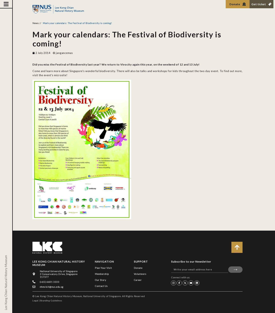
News (35, 23)
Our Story (100, 279)
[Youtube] (191, 282)
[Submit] (235, 269)
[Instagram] (173, 282)
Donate (138, 267)
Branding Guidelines (51, 300)
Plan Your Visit (103, 267)
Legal (35, 300)
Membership (102, 273)
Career (138, 279)
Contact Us (101, 286)
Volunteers (140, 273)
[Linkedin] (196, 282)
